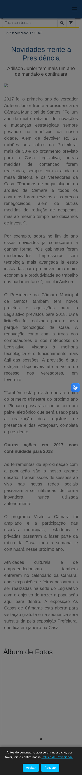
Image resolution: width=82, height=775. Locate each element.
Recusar (50, 767)
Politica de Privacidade (57, 757)
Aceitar (31, 767)
